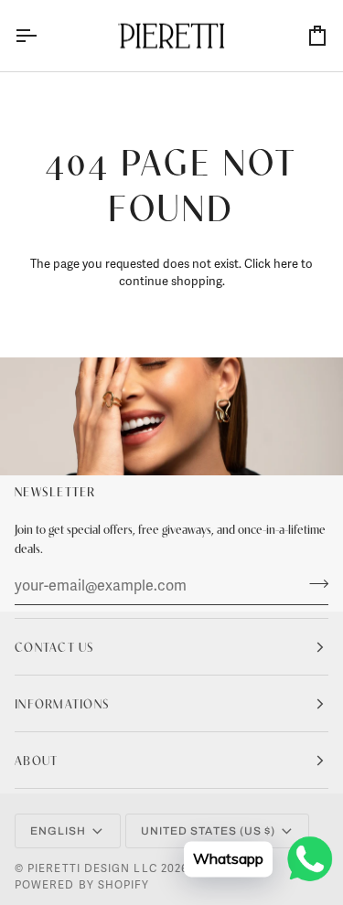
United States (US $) (208, 831)
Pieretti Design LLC (92, 869)
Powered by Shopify (82, 885)
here (285, 264)
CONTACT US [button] (55, 646)
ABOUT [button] (36, 759)
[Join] (313, 583)
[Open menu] (42, 35)
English (58, 831)
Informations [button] (62, 703)
